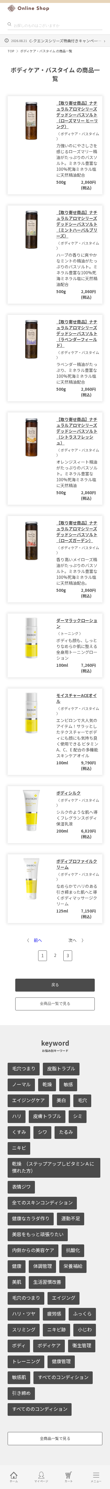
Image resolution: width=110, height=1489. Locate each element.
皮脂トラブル (61, 1068)
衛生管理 (81, 1345)
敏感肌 (19, 1377)
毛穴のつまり (26, 1297)
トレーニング (26, 1361)
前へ (38, 940)
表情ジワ (21, 1186)
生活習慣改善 (47, 1281)
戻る (55, 984)
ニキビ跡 (56, 1329)
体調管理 (42, 1265)
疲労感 (54, 1313)
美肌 (16, 1281)
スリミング (23, 1329)
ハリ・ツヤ (23, 1313)
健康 (16, 1265)
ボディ (19, 1345)
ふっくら (82, 1313)
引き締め (21, 1392)
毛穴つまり (23, 1068)
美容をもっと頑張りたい (38, 1234)
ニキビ (19, 1147)
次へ (72, 940)
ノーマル (21, 1084)
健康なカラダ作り (31, 1218)
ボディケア (49, 1345)
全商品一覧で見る (55, 1003)
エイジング (63, 1297)
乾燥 (47, 1084)
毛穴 (82, 1100)
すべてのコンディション (63, 1377)
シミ (77, 1115)
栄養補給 (73, 1265)
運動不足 (70, 1218)
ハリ (16, 1115)
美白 (61, 1100)
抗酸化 (73, 1250)
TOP (11, 51)
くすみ (19, 1131)
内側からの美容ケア (33, 1250)
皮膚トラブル (47, 1115)
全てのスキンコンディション (42, 1202)
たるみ (66, 1131)
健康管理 (61, 1361)
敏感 (68, 1084)
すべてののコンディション (39, 1408)
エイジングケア (28, 1100)
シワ (42, 1131)
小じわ (85, 1329)
